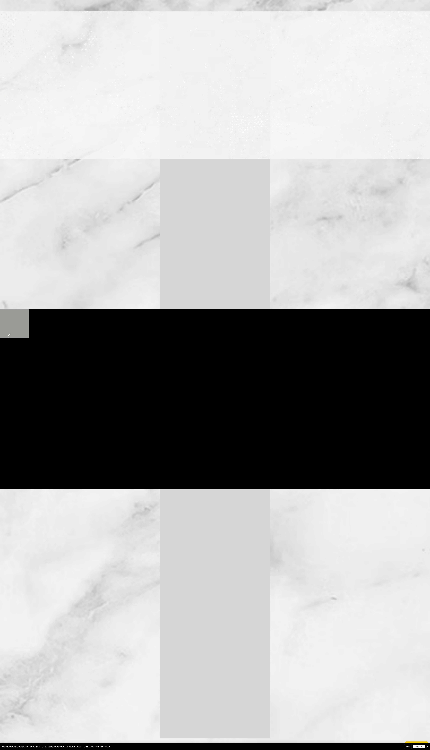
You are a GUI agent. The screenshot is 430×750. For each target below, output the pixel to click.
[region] (317, 99)
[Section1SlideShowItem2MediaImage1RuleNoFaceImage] (215, 303)
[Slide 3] (217, 553)
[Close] (427, 746)
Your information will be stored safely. (97, 746)
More (408, 746)
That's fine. (419, 746)
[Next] (423, 273)
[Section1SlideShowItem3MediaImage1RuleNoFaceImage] (217, 303)
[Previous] (7, 273)
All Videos (213, 480)
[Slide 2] (215, 553)
